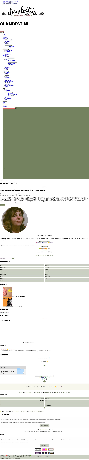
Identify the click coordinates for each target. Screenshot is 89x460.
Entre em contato (44, 425)
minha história (15, 411)
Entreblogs (43, 361)
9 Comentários (27, 195)
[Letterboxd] (43, 255)
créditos (11, 458)
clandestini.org (4, 458)
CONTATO (47, 398)
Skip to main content (8, 2)
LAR (1, 272)
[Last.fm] (41, 255)
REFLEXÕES (2, 278)
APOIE (46, 403)
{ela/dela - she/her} (44, 241)
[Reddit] (50, 255)
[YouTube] (52, 255)
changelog (17, 458)
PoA (12, 455)
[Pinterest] (48, 255)
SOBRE (42, 398)
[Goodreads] (45, 255)
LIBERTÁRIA (3, 274)
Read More (2, 205)
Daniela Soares (18, 455)
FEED (46, 400)
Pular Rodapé (6, 4)
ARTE (1, 265)
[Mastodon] (36, 255)
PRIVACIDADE (48, 405)
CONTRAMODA (3, 267)
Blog (20, 392)
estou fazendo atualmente (36, 411)
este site (23, 411)
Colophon (28, 392)
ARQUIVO (42, 400)
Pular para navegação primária (10, 1)
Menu (2, 32)
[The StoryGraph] (47, 255)
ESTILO (2, 269)
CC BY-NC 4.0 (19, 456)
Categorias (47, 392)
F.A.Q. (42, 405)
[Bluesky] (38, 255)
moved (49, 431)
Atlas (57, 392)
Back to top (66, 392)
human (7, 456)
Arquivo (37, 392)
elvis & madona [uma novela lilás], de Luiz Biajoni (22, 190)
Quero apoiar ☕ (44, 445)
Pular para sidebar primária (10, 3)
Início (1, 180)
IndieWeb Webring (43, 358)
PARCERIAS (41, 403)
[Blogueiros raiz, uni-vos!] (38, 376)
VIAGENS (2, 280)
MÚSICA (2, 276)
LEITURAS (44, 186)
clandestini (3, 349)
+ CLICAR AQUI (44, 246)
